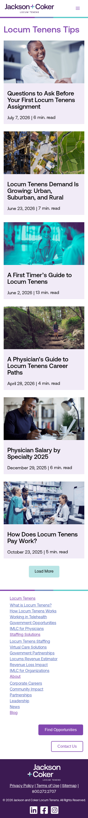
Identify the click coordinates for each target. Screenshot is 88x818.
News (15, 707)
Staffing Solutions (25, 635)
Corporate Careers (26, 684)
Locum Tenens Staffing (30, 642)
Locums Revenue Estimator (33, 659)
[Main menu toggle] (77, 8)
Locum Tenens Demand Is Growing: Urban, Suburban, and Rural (43, 191)
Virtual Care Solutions (28, 648)
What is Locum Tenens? (31, 606)
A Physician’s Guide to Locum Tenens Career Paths (37, 366)
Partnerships (21, 695)
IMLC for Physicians (27, 629)
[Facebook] (44, 810)
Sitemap (69, 786)
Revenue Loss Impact (29, 665)
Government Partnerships (32, 653)
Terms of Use (47, 786)
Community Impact (26, 690)
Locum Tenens (22, 599)
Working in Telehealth (28, 617)
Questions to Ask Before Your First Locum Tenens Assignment (41, 100)
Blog (14, 713)
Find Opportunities (61, 730)
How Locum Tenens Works (33, 611)
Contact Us (67, 746)
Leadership (19, 701)
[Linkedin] (33, 810)
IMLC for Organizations (29, 671)
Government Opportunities (33, 623)
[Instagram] (54, 810)
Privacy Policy (22, 786)
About (15, 677)
